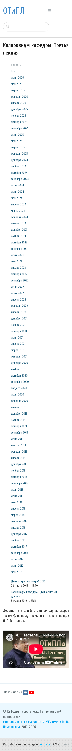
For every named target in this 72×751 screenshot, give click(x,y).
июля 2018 (17, 489)
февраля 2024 (19, 217)
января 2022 (18, 312)
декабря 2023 (19, 229)
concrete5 (45, 744)
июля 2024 (17, 185)
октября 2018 (19, 477)
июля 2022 (17, 287)
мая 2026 (16, 84)
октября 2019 (19, 426)
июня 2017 (17, 565)
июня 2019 (17, 439)
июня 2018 (17, 496)
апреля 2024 (18, 204)
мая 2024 (16, 198)
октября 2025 (19, 122)
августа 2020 (19, 388)
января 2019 (18, 458)
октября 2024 (19, 173)
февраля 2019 (19, 451)
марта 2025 (18, 147)
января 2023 (18, 268)
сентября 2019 (19, 432)
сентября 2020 (20, 382)
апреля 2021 (18, 344)
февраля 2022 (19, 306)
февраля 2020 (19, 401)
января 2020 (18, 407)
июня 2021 (17, 337)
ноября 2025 (18, 115)
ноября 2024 (18, 166)
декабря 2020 (19, 363)
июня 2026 (17, 77)
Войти (65, 744)
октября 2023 (19, 242)
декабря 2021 (19, 318)
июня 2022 (17, 293)
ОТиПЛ (14, 11)
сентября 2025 (20, 128)
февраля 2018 (19, 521)
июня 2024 (17, 191)
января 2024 (18, 223)
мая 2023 (16, 261)
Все (13, 71)
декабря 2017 (19, 534)
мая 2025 (16, 141)
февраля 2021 (19, 356)
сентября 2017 (19, 553)
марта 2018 (18, 515)
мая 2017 (16, 572)
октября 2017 (19, 546)
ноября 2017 (18, 540)
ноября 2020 (18, 369)
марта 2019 (18, 445)
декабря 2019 (19, 413)
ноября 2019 (18, 420)
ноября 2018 (18, 470)
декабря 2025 (19, 109)
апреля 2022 (18, 299)
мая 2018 (16, 502)
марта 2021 (17, 350)
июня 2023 (17, 255)
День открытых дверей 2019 (28, 581)
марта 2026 (18, 90)
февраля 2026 (19, 97)
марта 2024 (18, 211)
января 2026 (18, 103)
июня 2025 (17, 135)
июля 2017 (17, 559)
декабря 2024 (19, 160)
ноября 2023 (18, 236)
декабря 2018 (19, 464)
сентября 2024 (20, 179)
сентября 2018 (19, 483)
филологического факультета (24, 722)
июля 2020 (17, 394)
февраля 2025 (19, 153)
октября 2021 (19, 331)
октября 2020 (19, 375)
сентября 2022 (20, 280)
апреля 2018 (18, 508)
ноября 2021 (18, 325)
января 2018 (18, 527)
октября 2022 (19, 274)
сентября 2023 (19, 249)
